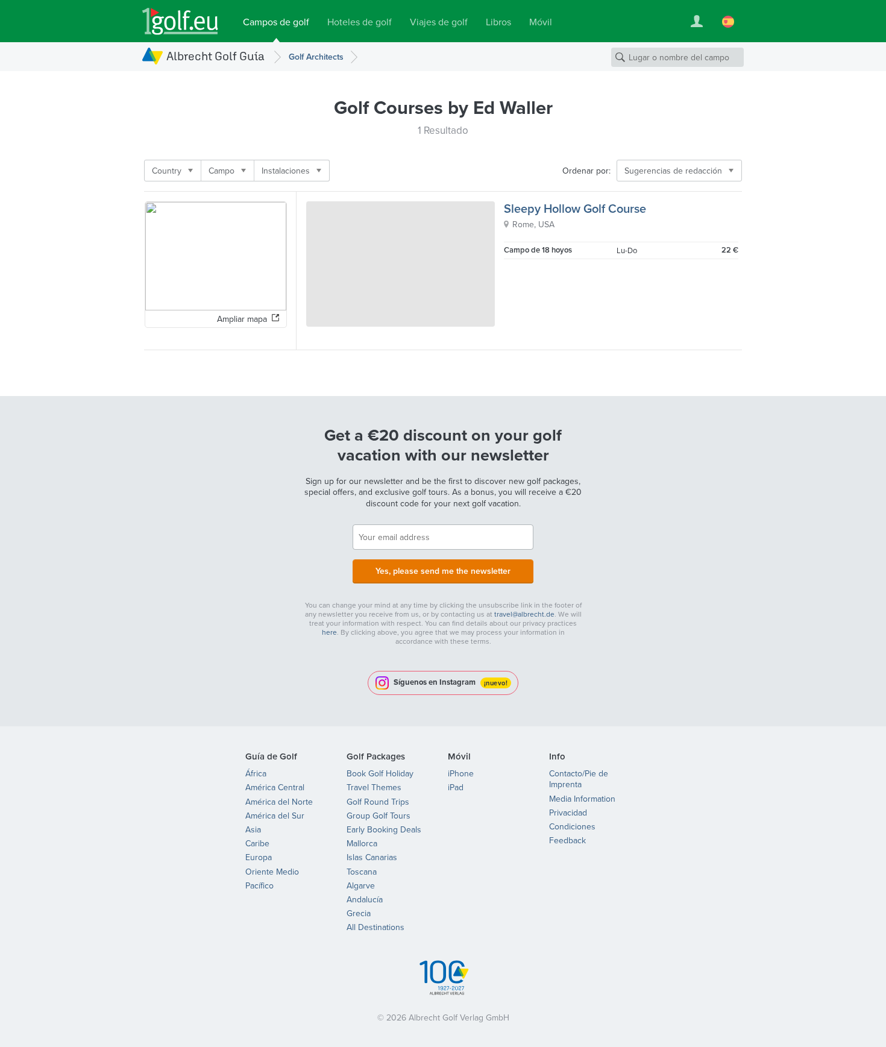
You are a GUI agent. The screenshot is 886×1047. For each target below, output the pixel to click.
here (329, 632)
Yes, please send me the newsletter (443, 571)
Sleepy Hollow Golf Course (575, 208)
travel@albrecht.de (524, 614)
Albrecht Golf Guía (215, 56)
